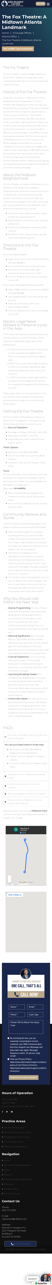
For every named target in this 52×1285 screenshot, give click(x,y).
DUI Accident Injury (14, 1142)
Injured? (8, 1174)
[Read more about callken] (12, 3)
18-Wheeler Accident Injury (17, 1132)
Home (7, 1160)
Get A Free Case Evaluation (17, 1165)
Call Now (41, 3)
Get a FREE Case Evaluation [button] (18, 49)
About (7, 1170)
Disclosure (9, 1184)
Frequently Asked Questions (18, 1179)
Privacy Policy (10, 1189)
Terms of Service (12, 1193)
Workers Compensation (16, 1146)
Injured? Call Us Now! (22, 1244)
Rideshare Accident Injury (17, 1137)
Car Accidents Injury (14, 1127)
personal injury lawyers (22, 814)
